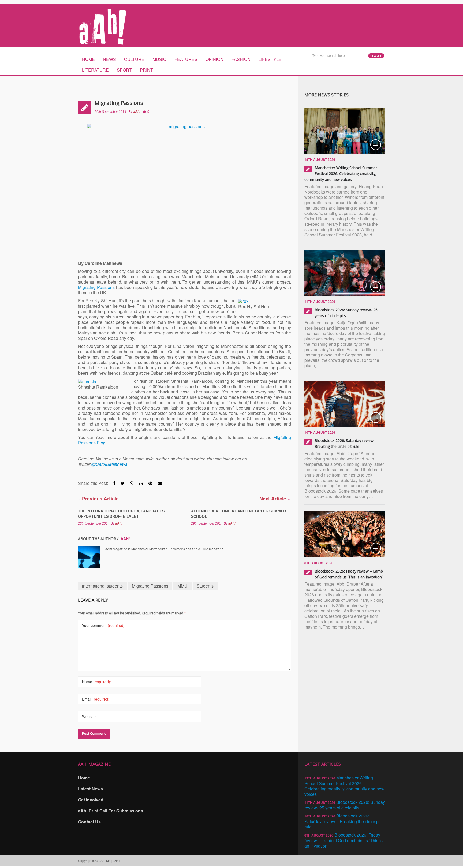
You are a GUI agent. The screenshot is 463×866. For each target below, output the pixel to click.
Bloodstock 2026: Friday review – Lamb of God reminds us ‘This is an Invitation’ (343, 840)
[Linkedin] (141, 483)
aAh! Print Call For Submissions (110, 811)
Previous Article (98, 498)
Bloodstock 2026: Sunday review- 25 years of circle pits (344, 805)
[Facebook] (114, 483)
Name (96, 681)
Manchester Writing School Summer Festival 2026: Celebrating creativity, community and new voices (340, 173)
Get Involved (90, 800)
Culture (134, 59)
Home (88, 59)
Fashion (241, 59)
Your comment (104, 625)
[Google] (132, 483)
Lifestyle (270, 59)
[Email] (160, 483)
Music (159, 59)
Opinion (214, 59)
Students (205, 586)
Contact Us (89, 822)
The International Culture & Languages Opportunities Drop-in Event (121, 513)
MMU (182, 586)
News (109, 59)
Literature (95, 70)
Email (96, 699)
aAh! (136, 112)
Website (89, 716)
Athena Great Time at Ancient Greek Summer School (238, 513)
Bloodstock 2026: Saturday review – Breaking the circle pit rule (342, 821)
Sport (124, 70)
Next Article (274, 498)
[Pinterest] (150, 483)
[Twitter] (123, 483)
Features (185, 59)
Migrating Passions (119, 102)
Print (146, 70)
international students (102, 586)
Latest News (90, 789)
